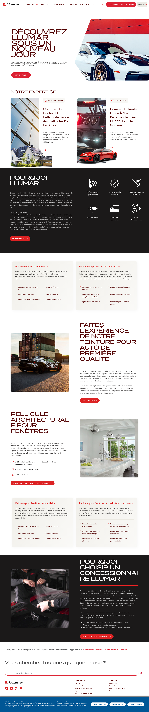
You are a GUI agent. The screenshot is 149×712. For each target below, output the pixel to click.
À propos (113, 680)
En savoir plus (20, 75)
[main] (74, 704)
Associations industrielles (117, 688)
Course (111, 691)
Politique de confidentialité (83, 688)
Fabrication (113, 683)
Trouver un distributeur (81, 686)
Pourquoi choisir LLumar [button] (81, 4)
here (36, 707)
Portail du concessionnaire (83, 693)
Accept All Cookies (136, 704)
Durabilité (112, 686)
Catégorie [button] (30, 4)
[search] (103, 4)
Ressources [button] (59, 4)
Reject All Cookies (118, 704)
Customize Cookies (99, 704)
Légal (76, 691)
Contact (77, 683)
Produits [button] (45, 4)
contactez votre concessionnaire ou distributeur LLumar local (105, 650)
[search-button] (141, 673)
